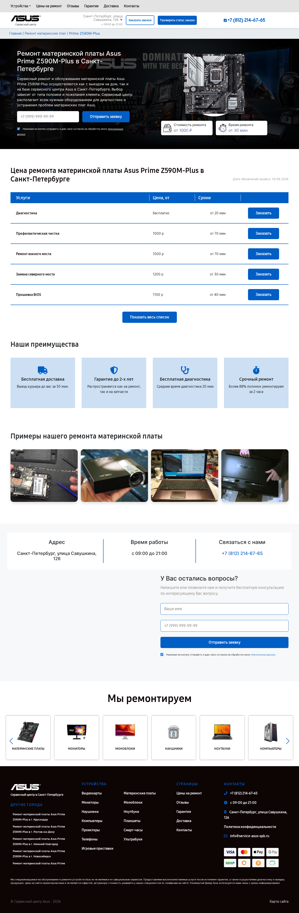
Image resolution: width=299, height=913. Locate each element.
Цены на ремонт (49, 6)
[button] (11, 741)
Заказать (263, 213)
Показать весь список (149, 317)
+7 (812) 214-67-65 (242, 553)
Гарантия (91, 6)
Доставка (111, 6)
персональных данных (263, 654)
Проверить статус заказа (177, 20)
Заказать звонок (140, 20)
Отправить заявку (106, 116)
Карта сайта (279, 901)
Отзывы (73, 6)
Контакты (131, 6)
